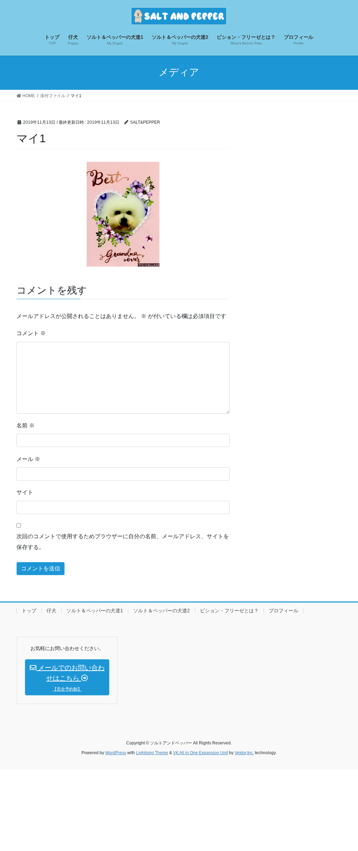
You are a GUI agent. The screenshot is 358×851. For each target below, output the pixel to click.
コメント (31, 333)
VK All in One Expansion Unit (200, 752)
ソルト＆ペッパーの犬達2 (161, 610)
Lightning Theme (152, 752)
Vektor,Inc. (244, 752)
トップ (29, 610)
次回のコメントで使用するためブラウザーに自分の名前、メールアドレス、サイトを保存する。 (122, 541)
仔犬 (51, 610)
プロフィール (283, 610)
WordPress (115, 752)
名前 (25, 425)
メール (28, 459)
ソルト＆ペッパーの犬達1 (94, 610)
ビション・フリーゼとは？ (229, 610)
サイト (24, 492)
